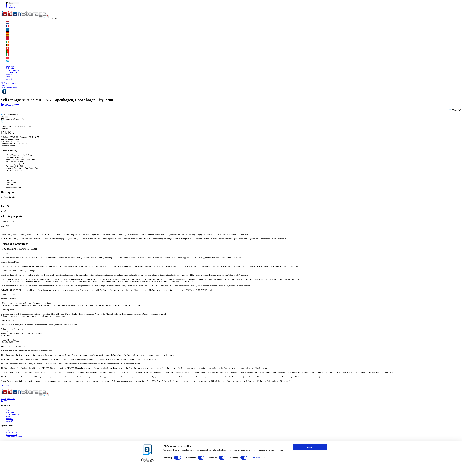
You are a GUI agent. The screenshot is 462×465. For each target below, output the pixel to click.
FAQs (8, 77)
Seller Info (10, 68)
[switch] (201, 458)
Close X (9, 79)
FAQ (8, 417)
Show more (256, 458)
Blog (8, 430)
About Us (9, 75)
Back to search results (9, 87)
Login (10, 5)
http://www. (10, 104)
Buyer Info (10, 66)
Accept (310, 447)
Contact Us (10, 72)
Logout (13, 83)
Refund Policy (11, 435)
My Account (5, 83)
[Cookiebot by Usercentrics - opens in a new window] (147, 460)
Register (11, 7)
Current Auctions (12, 70)
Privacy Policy (11, 432)
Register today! (9, 399)
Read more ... (6, 385)
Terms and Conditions (14, 437)
